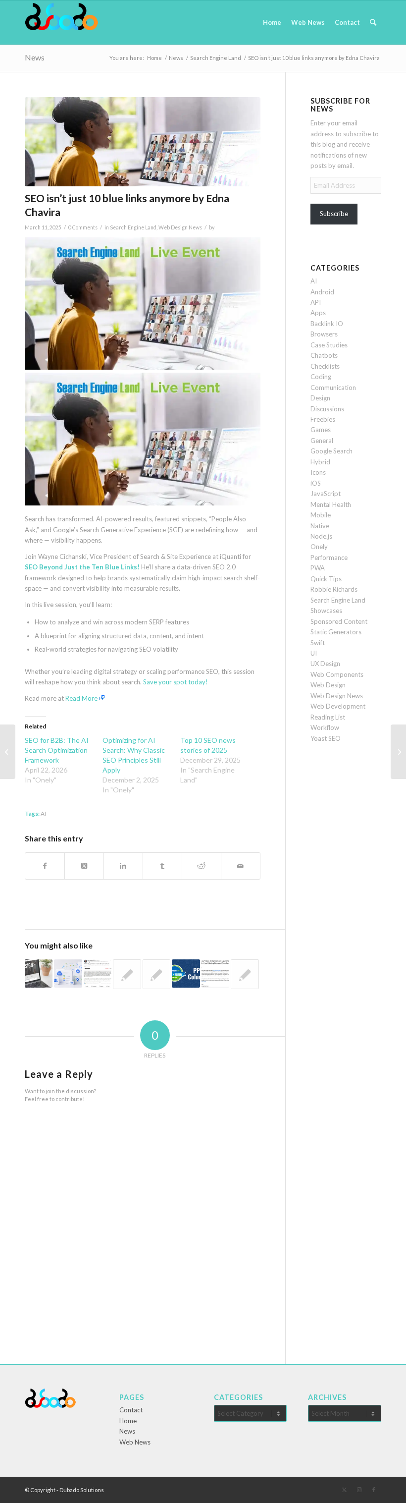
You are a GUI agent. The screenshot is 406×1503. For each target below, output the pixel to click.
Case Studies (329, 345)
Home (128, 1421)
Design (320, 398)
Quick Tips (326, 579)
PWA (317, 568)
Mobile (320, 515)
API (315, 302)
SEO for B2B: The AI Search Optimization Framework (57, 750)
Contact (131, 1410)
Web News (135, 1442)
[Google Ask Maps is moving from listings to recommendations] (38, 973)
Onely (319, 547)
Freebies (322, 419)
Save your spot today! (175, 682)
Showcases (326, 610)
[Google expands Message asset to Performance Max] (398, 751)
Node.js (321, 536)
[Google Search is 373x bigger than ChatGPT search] (7, 751)
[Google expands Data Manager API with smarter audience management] (68, 973)
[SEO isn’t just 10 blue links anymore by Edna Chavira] (142, 142)
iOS (315, 483)
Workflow (324, 727)
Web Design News (180, 227)
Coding (320, 377)
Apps (318, 313)
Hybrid (320, 462)
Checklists (325, 366)
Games (320, 430)
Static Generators (335, 632)
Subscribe (334, 214)
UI (313, 653)
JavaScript (325, 494)
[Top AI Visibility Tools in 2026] (127, 974)
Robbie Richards (333, 589)
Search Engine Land (133, 227)
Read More (81, 698)
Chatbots (324, 355)
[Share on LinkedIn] (123, 866)
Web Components (336, 674)
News (35, 57)
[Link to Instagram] (359, 1489)
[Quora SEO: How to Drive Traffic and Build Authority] (156, 974)
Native (319, 526)
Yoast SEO (325, 738)
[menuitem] (272, 22)
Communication (333, 387)
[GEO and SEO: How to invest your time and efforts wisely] (97, 973)
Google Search (331, 451)
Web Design (328, 685)
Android (322, 292)
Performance (329, 557)
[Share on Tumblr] (162, 866)
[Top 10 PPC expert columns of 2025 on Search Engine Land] (186, 973)
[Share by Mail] (240, 866)
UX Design (325, 664)
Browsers (324, 334)
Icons (318, 472)
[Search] (373, 22)
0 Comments (83, 227)
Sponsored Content (338, 621)
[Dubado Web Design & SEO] (61, 22)
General (321, 441)
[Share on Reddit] (201, 866)
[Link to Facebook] (373, 1489)
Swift (317, 643)
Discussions (327, 409)
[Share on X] (84, 866)
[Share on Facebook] (44, 866)
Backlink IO (326, 324)
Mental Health (330, 504)
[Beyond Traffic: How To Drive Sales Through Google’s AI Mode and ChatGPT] (244, 974)
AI (43, 813)
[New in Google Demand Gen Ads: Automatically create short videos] (215, 973)
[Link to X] (344, 1489)
